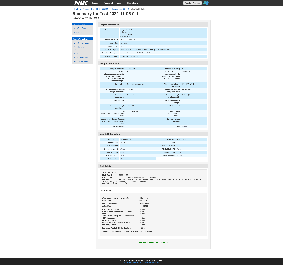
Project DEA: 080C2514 (100, 9)
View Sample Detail (81, 43)
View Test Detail (80, 28)
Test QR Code (79, 32)
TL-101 (76, 53)
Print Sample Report (79, 48)
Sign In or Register (192, 3)
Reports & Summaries (113, 3)
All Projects (84, 9)
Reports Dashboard (81, 61)
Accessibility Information (151, 262)
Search (95, 3)
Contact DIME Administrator (132, 262)
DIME (76, 9)
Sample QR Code (81, 57)
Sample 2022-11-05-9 (120, 9)
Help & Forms (133, 3)
